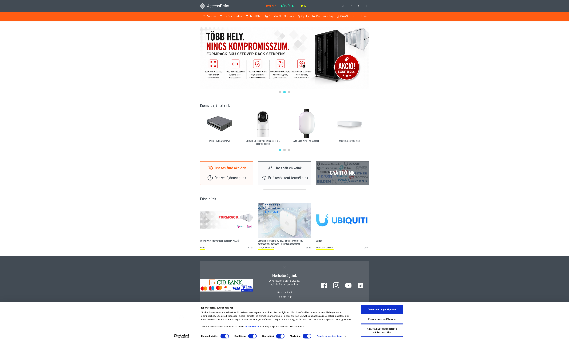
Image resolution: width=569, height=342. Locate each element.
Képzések (287, 6)
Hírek (302, 6)
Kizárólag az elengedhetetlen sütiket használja (382, 330)
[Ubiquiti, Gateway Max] (349, 123)
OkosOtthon (347, 16)
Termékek (269, 6)
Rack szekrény (324, 16)
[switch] (252, 336)
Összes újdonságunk (230, 178)
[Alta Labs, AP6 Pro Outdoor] (306, 123)
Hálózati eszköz (233, 16)
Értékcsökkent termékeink (288, 178)
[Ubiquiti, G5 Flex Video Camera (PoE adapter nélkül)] (262, 123)
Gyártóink (342, 173)
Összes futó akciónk (230, 168)
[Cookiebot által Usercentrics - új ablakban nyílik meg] (182, 336)
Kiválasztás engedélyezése (382, 319)
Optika (305, 16)
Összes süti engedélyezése (382, 309)
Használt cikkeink (288, 168)
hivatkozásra (252, 326)
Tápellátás (256, 16)
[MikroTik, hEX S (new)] (219, 123)
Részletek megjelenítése (329, 336)
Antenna (211, 16)
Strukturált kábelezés (281, 16)
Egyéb (364, 16)
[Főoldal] (219, 6)
